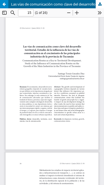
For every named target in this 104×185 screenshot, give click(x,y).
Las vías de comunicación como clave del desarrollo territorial (57, 4)
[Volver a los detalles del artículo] (4, 4)
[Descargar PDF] (100, 4)
